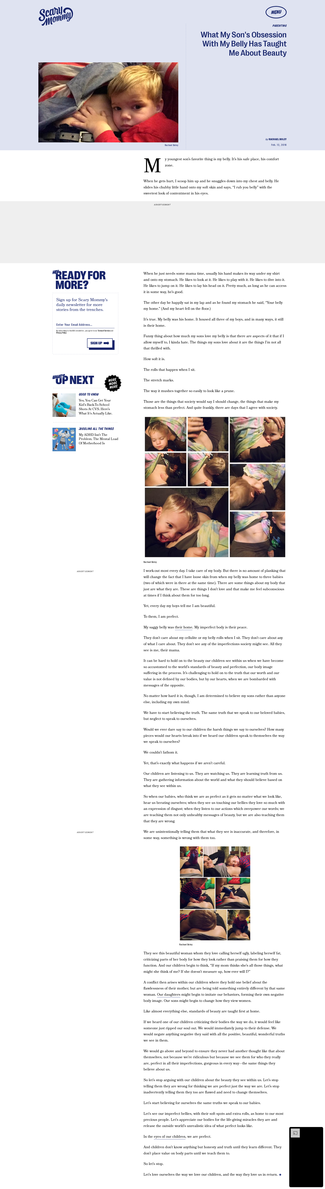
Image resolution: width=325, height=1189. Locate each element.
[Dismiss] (319, 1130)
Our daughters (168, 994)
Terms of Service (104, 331)
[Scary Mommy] (56, 16)
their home (183, 627)
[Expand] (293, 1130)
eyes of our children (169, 1136)
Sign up (96, 343)
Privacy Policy (61, 333)
